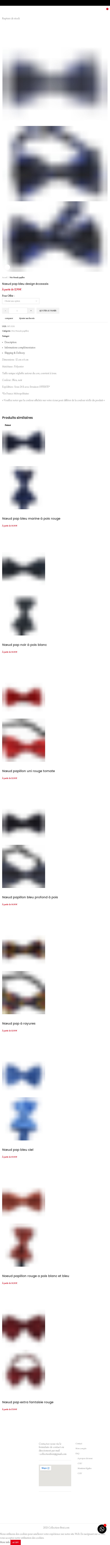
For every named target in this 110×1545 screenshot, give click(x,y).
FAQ (77, 1453)
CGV (80, 1473)
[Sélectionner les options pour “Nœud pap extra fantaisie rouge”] (5, 1422)
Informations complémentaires (20, 347)
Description (10, 342)
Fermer (8, 425)
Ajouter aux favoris (27, 318)
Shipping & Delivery (15, 352)
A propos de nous (85, 1458)
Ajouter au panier (47, 310)
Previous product (100, 277)
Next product (106, 277)
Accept (15, 1542)
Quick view (5, 1429)
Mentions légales (85, 1468)
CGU (80, 1463)
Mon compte (80, 1448)
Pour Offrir (8, 296)
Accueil (4, 277)
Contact (78, 1443)
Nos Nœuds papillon (17, 277)
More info (5, 1542)
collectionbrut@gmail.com (53, 1454)
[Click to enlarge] (7, 267)
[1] (102, 1530)
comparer (9, 318)
